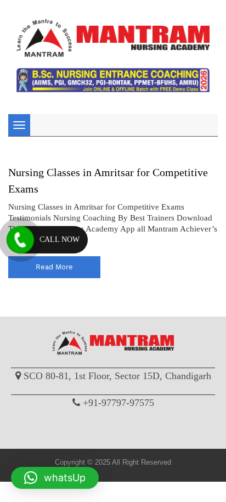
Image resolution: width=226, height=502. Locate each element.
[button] (55, 478)
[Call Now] (20, 239)
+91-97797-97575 (118, 403)
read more (54, 267)
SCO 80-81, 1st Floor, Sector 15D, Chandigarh (117, 376)
